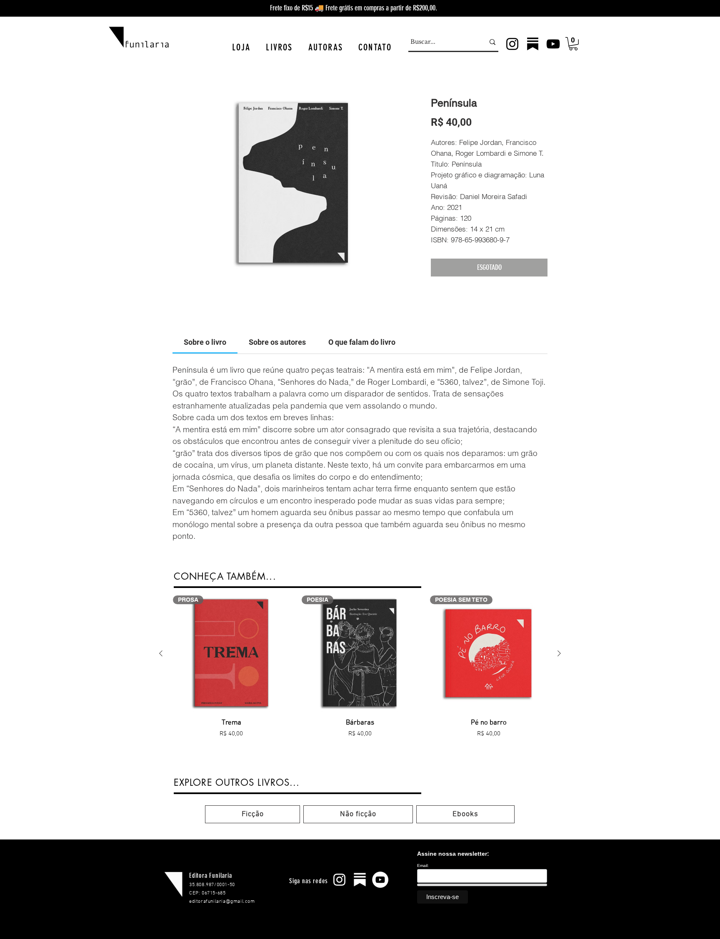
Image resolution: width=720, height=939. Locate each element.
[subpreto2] (533, 44)
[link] (205, 342)
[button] (241, 47)
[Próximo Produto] (559, 653)
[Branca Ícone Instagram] (339, 880)
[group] (360, 682)
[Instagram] (512, 44)
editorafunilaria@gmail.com (222, 901)
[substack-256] (360, 880)
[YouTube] (553, 44)
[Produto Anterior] (161, 653)
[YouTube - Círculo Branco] (380, 880)
